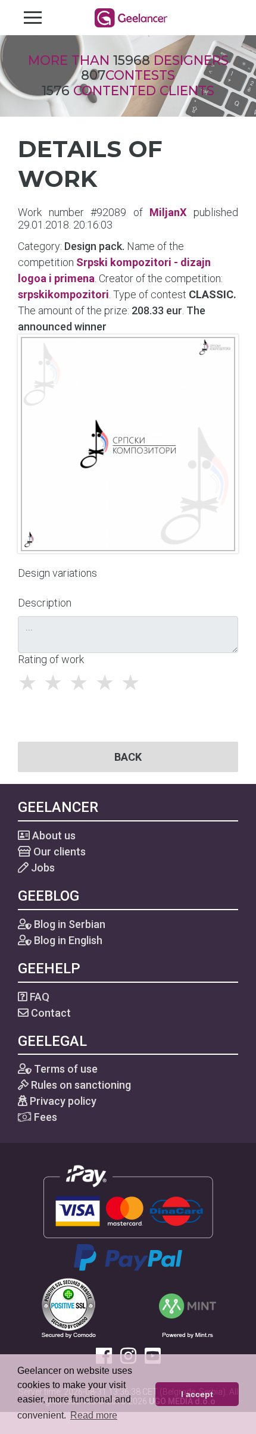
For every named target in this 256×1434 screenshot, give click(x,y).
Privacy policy (61, 1101)
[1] (30, 683)
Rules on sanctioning (80, 1085)
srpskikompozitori (63, 294)
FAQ (38, 997)
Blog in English (67, 940)
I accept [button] (197, 1394)
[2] (56, 683)
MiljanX (167, 212)
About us (53, 835)
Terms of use (65, 1069)
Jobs (42, 867)
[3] (82, 683)
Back (128, 757)
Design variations (57, 573)
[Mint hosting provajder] (187, 1307)
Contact (50, 1013)
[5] (133, 683)
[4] (108, 683)
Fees (44, 1117)
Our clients (58, 851)
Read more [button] (93, 1415)
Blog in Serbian (68, 924)
